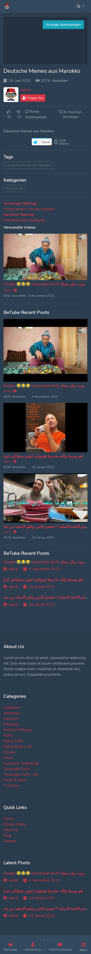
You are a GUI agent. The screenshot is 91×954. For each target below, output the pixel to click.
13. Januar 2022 (41, 586)
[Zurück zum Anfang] (13, 926)
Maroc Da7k (14, 188)
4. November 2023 (44, 569)
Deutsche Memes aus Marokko (28, 165)
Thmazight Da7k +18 (21, 774)
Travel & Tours (15, 780)
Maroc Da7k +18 (17, 746)
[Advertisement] (46, 40)
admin (25, 90)
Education (11, 724)
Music (8, 757)
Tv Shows (11, 785)
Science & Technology (21, 763)
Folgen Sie (35, 98)
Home (9, 818)
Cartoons (11, 718)
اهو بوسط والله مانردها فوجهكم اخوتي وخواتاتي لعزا (43, 456)
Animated (11, 713)
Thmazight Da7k (17, 768)
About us (11, 829)
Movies (9, 752)
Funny (8, 735)
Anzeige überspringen (63, 24)
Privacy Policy (15, 824)
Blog (7, 835)
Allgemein (12, 707)
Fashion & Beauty (18, 729)
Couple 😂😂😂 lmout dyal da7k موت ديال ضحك (44, 284)
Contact (10, 841)
